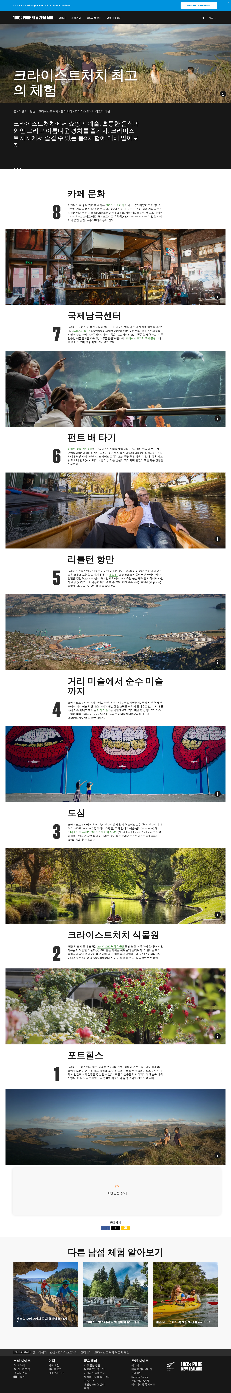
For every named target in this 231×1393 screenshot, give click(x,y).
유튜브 (21, 1377)
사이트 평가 (55, 1369)
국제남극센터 (81, 330)
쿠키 (86, 1388)
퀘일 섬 (113, 574)
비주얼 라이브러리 (141, 1369)
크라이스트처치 (114, 205)
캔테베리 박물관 (78, 832)
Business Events (139, 1377)
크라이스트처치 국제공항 (142, 338)
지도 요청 (54, 1365)
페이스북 (22, 1373)
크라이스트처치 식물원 (104, 832)
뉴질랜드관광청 (140, 1380)
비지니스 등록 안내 (94, 1373)
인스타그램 (23, 1369)
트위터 (21, 1365)
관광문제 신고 (56, 1373)
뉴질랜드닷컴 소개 (94, 1369)
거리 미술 (103, 710)
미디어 (135, 1365)
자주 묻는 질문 (92, 1365)
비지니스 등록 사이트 (143, 1384)
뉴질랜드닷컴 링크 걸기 (97, 1377)
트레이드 (136, 1373)
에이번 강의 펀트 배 (80, 449)
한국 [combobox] (211, 18)
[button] (62, 18)
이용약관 (89, 1380)
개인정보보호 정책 (94, 1384)
